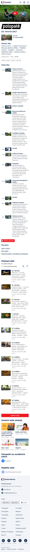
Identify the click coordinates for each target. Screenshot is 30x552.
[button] (15, 13)
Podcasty (4, 521)
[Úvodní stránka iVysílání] (6, 2)
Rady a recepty (6, 60)
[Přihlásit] (24, 2)
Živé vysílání (4, 511)
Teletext (3, 518)
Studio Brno (19, 515)
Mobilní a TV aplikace (7, 531)
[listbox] (15, 502)
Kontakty (18, 535)
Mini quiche (4, 251)
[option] (6, 502)
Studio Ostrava (20, 518)
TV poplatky (4, 515)
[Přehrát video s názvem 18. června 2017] (15, 13)
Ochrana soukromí (11, 549)
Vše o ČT (3, 535)
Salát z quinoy (5, 248)
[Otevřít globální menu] (28, 2)
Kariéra (18, 525)
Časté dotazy (19, 531)
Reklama (18, 511)
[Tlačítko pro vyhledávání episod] (23, 266)
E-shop (3, 528)
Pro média (19, 508)
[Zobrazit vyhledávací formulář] (20, 2)
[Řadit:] (27, 266)
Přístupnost (21, 549)
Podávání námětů (21, 528)
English (3, 549)
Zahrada (18, 60)
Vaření (13, 60)
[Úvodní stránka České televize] (8, 479)
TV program (4, 508)
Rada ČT (18, 521)
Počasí (3, 525)
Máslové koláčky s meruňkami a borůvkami (14, 254)
